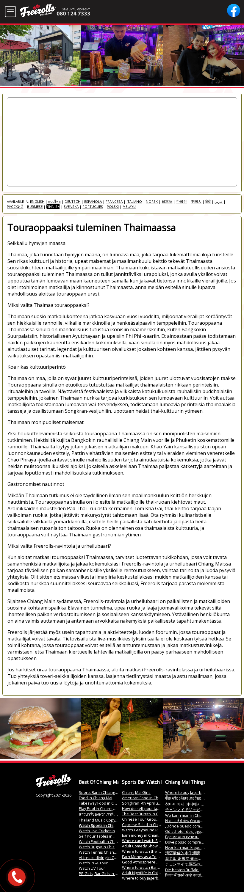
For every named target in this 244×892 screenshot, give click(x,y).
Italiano (134, 201)
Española (93, 201)
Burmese (35, 206)
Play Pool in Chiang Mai (99, 808)
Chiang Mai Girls (136, 792)
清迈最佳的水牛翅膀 (182, 852)
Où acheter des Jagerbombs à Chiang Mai (201, 831)
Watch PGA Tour (93, 863)
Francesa (114, 201)
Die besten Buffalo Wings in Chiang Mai (200, 869)
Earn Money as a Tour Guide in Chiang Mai (159, 856)
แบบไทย (54, 201)
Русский (15, 206)
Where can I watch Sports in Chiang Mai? (157, 840)
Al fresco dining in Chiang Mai (105, 857)
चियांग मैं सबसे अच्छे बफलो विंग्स (187, 875)
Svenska (71, 206)
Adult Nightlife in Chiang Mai (146, 872)
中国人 (196, 201)
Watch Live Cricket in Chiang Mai (107, 830)
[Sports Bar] (53, 786)
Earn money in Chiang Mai (145, 835)
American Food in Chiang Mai (147, 797)
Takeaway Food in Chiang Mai (105, 803)
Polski (113, 206)
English (37, 201)
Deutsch (72, 201)
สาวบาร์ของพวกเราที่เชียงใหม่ (103, 814)
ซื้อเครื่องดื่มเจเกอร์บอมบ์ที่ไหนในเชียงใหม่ (199, 798)
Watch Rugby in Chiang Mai (102, 846)
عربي (219, 201)
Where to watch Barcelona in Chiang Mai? (158, 867)
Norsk (152, 201)
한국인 (181, 201)
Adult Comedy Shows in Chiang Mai (153, 846)
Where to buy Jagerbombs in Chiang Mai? (158, 878)
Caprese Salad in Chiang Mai (147, 824)
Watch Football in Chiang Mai (104, 841)
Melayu (129, 206)
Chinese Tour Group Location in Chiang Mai (160, 819)
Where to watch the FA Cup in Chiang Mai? (159, 851)
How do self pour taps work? (147, 808)
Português (92, 206)
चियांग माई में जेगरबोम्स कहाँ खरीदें (188, 820)
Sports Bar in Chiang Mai (100, 792)
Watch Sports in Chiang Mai (103, 825)
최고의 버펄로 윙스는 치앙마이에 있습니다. (202, 858)
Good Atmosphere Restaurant (149, 862)
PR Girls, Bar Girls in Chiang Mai (106, 873)
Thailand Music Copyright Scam (106, 820)
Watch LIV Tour (92, 868)
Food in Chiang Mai (95, 797)
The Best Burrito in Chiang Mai (148, 813)
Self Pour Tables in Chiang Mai (106, 836)
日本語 (167, 201)
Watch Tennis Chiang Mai (101, 852)
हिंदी (208, 201)
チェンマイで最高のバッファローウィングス (204, 864)
